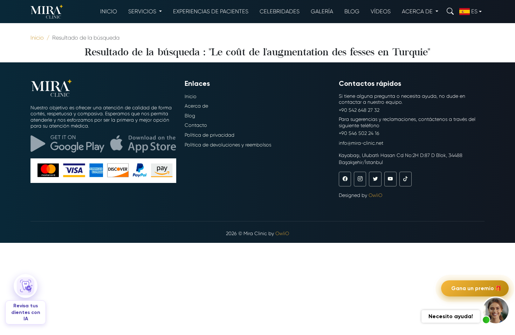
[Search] (450, 11)
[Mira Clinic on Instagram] (360, 179)
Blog (351, 11)
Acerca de (196, 106)
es (474, 11)
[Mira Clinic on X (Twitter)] (375, 179)
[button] (496, 310)
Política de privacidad (209, 135)
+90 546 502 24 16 (359, 133)
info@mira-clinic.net (361, 143)
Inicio (108, 11)
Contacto (196, 125)
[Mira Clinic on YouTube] (390, 179)
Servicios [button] (143, 11)
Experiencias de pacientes (210, 11)
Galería (322, 11)
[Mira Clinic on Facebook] (345, 179)
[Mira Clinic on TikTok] (405, 179)
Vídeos (381, 11)
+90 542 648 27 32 (359, 110)
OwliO (375, 195)
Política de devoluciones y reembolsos (228, 145)
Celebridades (280, 11)
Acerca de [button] (418, 11)
